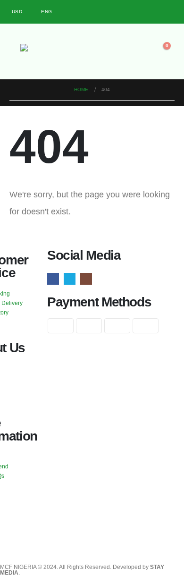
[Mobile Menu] (14, 51)
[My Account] (85, 51)
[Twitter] (152, 12)
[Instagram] (168, 12)
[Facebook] (136, 12)
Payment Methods (99, 302)
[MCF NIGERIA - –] (46, 54)
